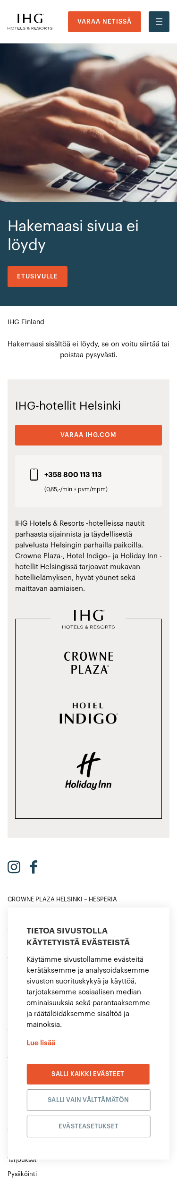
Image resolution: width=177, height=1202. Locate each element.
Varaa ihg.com (88, 435)
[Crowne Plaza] (88, 663)
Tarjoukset (22, 1160)
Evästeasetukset (88, 1126)
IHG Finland (26, 322)
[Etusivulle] (30, 22)
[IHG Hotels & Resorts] (88, 620)
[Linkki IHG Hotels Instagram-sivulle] (14, 867)
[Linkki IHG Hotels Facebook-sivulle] (33, 867)
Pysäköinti (22, 1174)
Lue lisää (40, 1043)
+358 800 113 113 (73, 475)
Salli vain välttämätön (88, 1100)
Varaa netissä (104, 21)
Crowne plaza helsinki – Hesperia (62, 899)
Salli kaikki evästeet (87, 1074)
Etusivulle (37, 276)
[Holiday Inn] (88, 772)
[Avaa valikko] (159, 21)
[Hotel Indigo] (88, 714)
